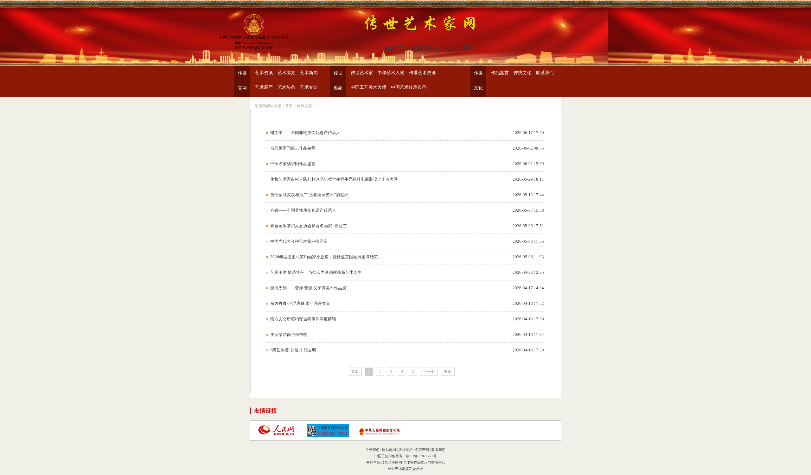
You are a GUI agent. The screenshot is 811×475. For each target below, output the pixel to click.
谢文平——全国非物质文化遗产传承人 (305, 132)
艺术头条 (286, 87)
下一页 (429, 371)
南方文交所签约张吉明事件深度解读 (303, 319)
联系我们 (545, 72)
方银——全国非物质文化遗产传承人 (303, 210)
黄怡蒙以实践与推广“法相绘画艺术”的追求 (309, 194)
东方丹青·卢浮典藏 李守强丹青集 (300, 303)
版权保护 (405, 450)
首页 (289, 106)
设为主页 (605, 2)
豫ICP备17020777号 (421, 456)
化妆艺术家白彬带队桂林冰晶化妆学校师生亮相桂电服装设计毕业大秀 (334, 179)
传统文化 (522, 72)
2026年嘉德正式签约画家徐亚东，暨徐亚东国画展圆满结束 (324, 256)
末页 (447, 371)
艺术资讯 (264, 72)
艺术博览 (286, 72)
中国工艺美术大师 (368, 87)
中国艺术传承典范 (408, 87)
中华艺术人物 (391, 72)
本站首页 (567, 2)
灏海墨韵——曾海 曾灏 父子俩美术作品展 (308, 288)
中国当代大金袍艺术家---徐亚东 (299, 241)
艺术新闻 (309, 72)
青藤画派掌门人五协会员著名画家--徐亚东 (308, 225)
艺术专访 (309, 87)
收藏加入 (586, 2)
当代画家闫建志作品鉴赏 (293, 148)
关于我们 (373, 450)
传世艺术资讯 (422, 72)
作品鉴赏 (500, 72)
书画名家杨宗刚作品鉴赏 (293, 163)
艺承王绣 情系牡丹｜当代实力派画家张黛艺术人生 (316, 272)
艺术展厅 (264, 87)
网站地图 (389, 450)
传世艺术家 (362, 72)
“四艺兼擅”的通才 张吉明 (293, 350)
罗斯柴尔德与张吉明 (288, 334)
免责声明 (422, 450)
